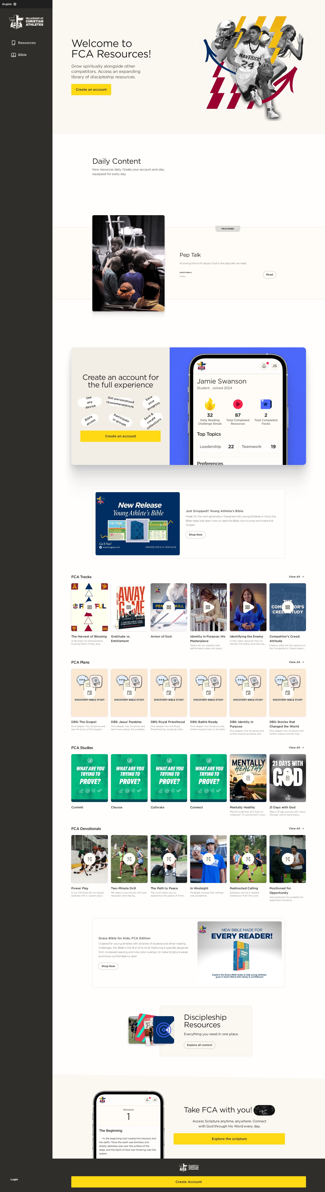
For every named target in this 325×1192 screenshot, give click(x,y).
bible (18, 55)
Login (14, 1179)
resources (20, 43)
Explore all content (199, 1045)
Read (269, 274)
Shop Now (195, 534)
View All (294, 576)
